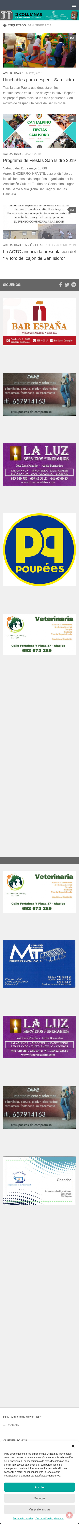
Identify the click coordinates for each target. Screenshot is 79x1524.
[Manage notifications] (69, 1515)
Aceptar (39, 1487)
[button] (73, 1446)
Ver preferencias (39, 1509)
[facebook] (60, 284)
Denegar (39, 1498)
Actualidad (12, 73)
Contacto (13, 1425)
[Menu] (74, 5)
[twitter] (67, 284)
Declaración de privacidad (49, 1518)
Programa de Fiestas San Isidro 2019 (39, 160)
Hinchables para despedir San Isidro (38, 79)
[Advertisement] (39, 720)
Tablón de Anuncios (38, 245)
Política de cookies (23, 1518)
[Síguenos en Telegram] (73, 284)
